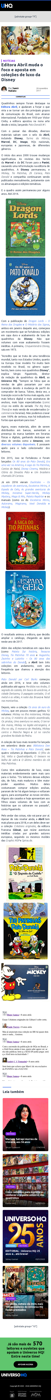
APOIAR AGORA (25, 1364)
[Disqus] (25, 1045)
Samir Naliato (13, 89)
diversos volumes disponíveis (18, 444)
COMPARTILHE (21, 97)
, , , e (25, 503)
